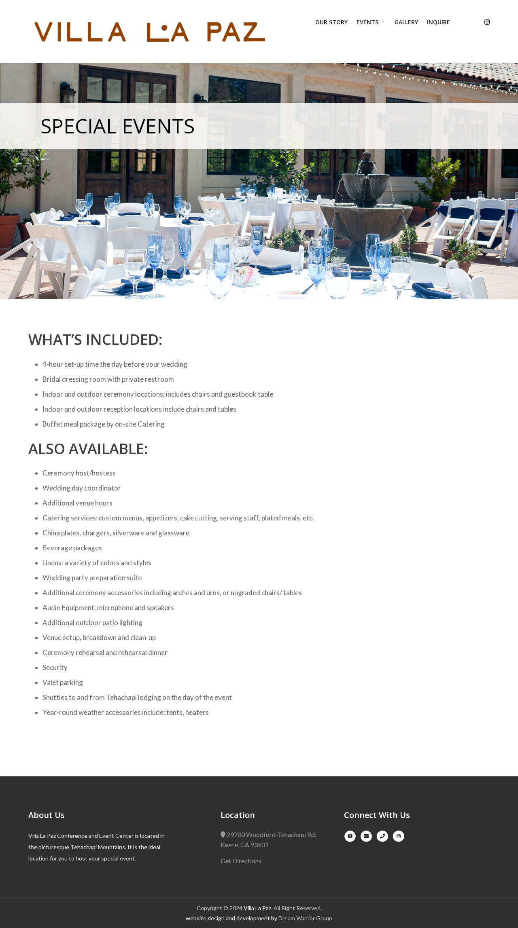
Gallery (406, 22)
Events (368, 22)
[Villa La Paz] (149, 32)
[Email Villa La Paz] (366, 836)
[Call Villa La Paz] (382, 836)
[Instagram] (487, 21)
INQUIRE (438, 22)
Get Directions (241, 861)
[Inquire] (350, 836)
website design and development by (232, 918)
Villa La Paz (257, 908)
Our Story (331, 22)
